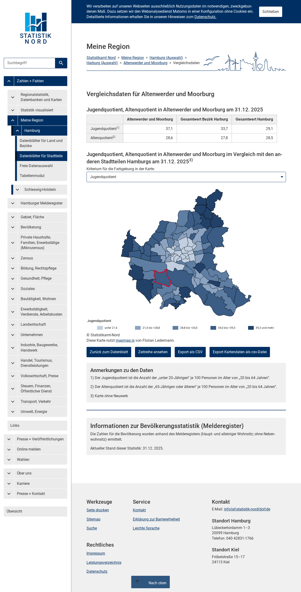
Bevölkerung (31, 227)
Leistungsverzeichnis (104, 562)
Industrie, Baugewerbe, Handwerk (39, 347)
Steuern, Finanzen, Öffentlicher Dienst (36, 388)
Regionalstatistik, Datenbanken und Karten (41, 97)
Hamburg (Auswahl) (166, 57)
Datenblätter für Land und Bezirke (41, 143)
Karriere (23, 483)
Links (14, 425)
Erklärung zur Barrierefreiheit (156, 519)
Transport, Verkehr (36, 401)
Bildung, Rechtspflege (38, 268)
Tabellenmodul (32, 175)
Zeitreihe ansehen (153, 352)
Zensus (27, 258)
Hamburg (32, 130)
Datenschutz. (205, 17)
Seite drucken (98, 510)
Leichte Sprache (146, 528)
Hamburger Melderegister (42, 203)
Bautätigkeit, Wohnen (38, 299)
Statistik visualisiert (37, 110)
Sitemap (93, 519)
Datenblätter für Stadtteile (41, 156)
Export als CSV (190, 352)
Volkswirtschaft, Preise (39, 376)
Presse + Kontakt (31, 493)
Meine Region (32, 120)
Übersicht (14, 511)
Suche (92, 528)
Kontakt (139, 510)
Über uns (24, 473)
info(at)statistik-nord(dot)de (247, 509)
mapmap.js (125, 340)
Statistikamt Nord (101, 57)
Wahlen (23, 459)
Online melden (29, 449)
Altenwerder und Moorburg (145, 63)
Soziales (28, 288)
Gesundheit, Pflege (36, 278)
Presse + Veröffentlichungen (40, 439)
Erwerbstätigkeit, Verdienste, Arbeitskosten (41, 312)
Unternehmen (32, 335)
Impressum (96, 553)
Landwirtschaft (33, 324)
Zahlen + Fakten (30, 81)
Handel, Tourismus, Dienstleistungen (36, 363)
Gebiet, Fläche (32, 217)
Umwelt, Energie (34, 411)
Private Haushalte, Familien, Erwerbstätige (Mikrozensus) (40, 242)
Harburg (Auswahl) (102, 63)
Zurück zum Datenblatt (109, 352)
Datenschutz (97, 571)
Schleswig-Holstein (40, 189)
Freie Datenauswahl (36, 166)
